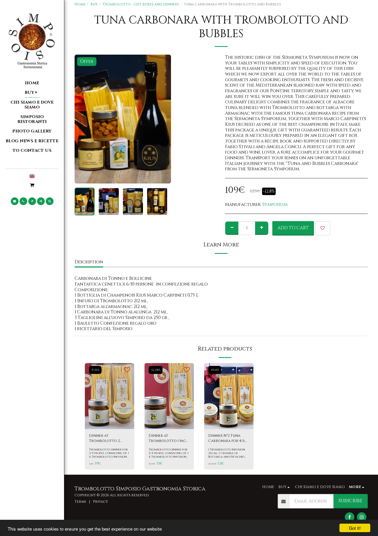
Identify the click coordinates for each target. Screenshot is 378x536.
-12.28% (155, 370)
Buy (94, 4)
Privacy (100, 501)
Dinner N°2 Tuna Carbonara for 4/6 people (226, 438)
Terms (80, 501)
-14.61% (214, 370)
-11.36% (95, 370)
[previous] (82, 119)
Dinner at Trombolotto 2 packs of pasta (104, 438)
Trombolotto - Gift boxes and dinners (141, 4)
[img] (109, 396)
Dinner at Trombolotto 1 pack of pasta (168, 438)
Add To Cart (112, 423)
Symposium (274, 204)
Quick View (109, 414)
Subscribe (350, 501)
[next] (162, 119)
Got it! (355, 528)
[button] (32, 185)
